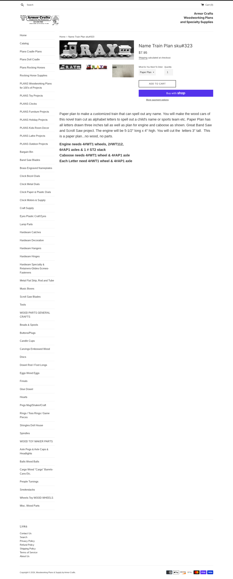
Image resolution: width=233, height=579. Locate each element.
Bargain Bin (26, 152)
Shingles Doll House (31, 425)
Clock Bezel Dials (30, 176)
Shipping (143, 57)
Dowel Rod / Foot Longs (33, 365)
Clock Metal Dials (30, 184)
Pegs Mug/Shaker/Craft (33, 405)
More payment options (157, 99)
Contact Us (26, 533)
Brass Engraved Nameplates (36, 168)
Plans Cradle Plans (31, 51)
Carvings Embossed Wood (35, 349)
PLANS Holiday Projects (34, 119)
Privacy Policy (27, 541)
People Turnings (29, 481)
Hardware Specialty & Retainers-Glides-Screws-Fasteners (34, 268)
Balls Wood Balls (29, 461)
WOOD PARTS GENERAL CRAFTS (35, 314)
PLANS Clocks (28, 103)
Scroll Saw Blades (30, 296)
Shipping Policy (28, 548)
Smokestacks (27, 489)
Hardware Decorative (32, 240)
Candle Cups (27, 341)
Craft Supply (27, 208)
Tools (23, 304)
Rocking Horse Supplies (33, 75)
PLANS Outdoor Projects (34, 144)
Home (23, 35)
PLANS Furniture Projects (34, 111)
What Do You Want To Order (151, 67)
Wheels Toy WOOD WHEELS (36, 497)
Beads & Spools (29, 324)
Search (23, 537)
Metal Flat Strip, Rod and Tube (37, 280)
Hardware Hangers (30, 248)
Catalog (24, 43)
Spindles (25, 433)
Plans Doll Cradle (30, 59)
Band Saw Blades (30, 160)
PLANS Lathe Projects (32, 136)
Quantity (168, 67)
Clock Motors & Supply (32, 200)
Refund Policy (27, 544)
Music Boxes (27, 288)
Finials (23, 381)
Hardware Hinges (30, 256)
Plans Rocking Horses (32, 67)
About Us (24, 556)
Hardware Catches (30, 232)
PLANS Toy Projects (31, 95)
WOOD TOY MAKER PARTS (36, 441)
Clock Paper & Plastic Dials (35, 192)
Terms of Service (28, 552)
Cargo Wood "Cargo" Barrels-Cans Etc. (36, 471)
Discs (23, 357)
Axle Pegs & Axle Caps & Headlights (34, 451)
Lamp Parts (26, 224)
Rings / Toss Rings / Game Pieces (35, 415)
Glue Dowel (26, 389)
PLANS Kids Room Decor (34, 128)
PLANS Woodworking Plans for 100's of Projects (36, 85)
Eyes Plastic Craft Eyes (33, 216)
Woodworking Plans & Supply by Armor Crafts (55, 572)
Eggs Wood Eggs (29, 373)
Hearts (23, 397)
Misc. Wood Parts (29, 505)
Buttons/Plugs (28, 333)
